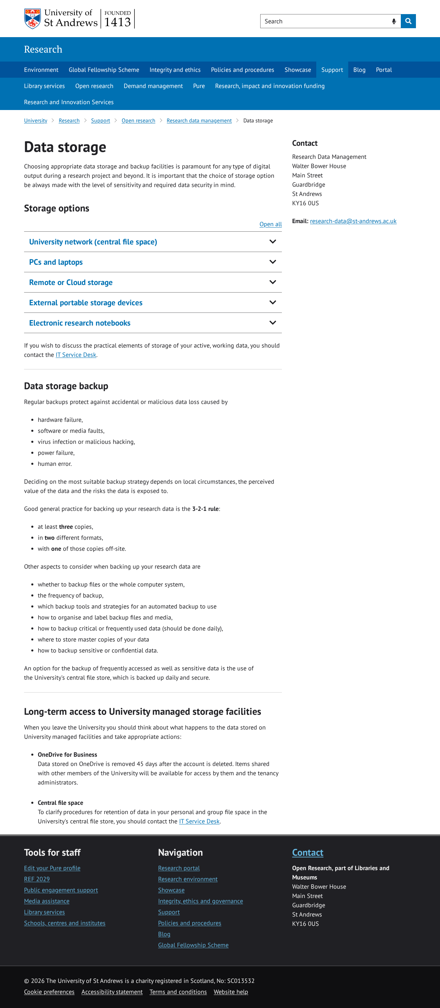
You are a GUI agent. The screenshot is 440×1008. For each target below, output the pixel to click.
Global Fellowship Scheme (104, 70)
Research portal (179, 868)
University (35, 120)
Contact (307, 852)
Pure (199, 86)
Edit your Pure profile (52, 868)
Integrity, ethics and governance (200, 901)
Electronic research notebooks (80, 323)
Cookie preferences (49, 992)
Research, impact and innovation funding (270, 86)
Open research (94, 86)
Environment (41, 70)
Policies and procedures (242, 70)
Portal (384, 70)
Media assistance (46, 901)
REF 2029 (37, 879)
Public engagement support (61, 890)
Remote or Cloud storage (71, 282)
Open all (271, 224)
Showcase (298, 70)
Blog (359, 70)
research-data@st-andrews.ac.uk (353, 221)
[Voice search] (394, 20)
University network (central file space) (93, 241)
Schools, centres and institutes (65, 923)
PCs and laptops (56, 262)
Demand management (153, 86)
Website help (231, 992)
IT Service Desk (76, 355)
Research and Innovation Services (69, 102)
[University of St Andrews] (80, 19)
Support (332, 70)
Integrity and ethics (175, 70)
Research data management (199, 120)
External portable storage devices (86, 302)
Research (43, 49)
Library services (44, 86)
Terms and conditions (178, 992)
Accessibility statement (112, 992)
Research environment (188, 879)
